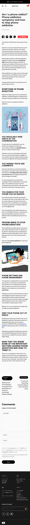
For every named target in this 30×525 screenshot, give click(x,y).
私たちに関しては (21, 479)
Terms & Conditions (21, 497)
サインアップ (5, 479)
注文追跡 (19, 494)
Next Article (24, 377)
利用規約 (5, 452)
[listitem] (3, 37)
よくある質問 (20, 490)
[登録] (25, 509)
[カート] (27, 6)
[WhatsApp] (14, 37)
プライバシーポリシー (18, 450)
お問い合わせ (20, 481)
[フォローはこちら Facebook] (3, 514)
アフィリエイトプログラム (7, 496)
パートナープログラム (7, 490)
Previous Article (5, 378)
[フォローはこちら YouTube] (11, 514)
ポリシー (19, 492)
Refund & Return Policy (22, 499)
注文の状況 (4, 481)
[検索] (5, 6)
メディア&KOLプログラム (7, 493)
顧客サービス (20, 496)
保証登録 (4, 482)
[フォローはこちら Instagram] (7, 514)
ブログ (18, 482)
